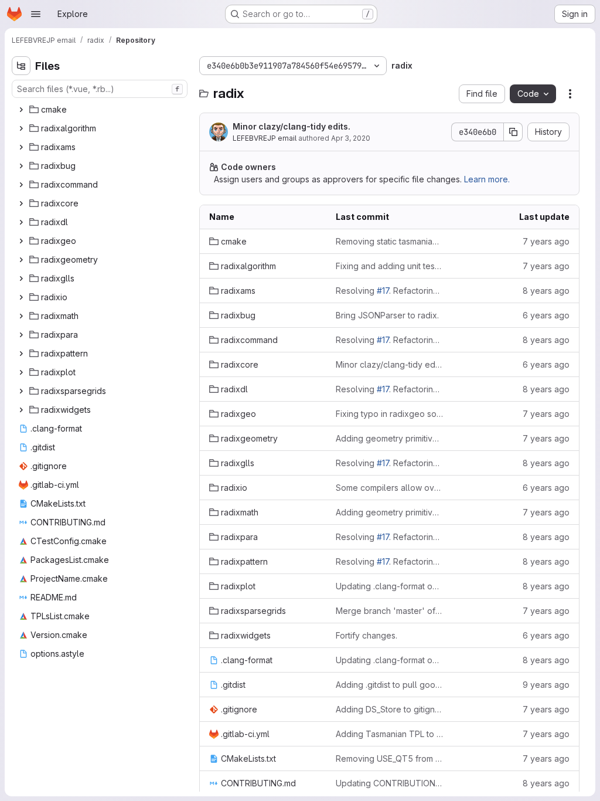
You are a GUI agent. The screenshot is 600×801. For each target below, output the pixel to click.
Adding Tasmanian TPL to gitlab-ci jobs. (390, 734)
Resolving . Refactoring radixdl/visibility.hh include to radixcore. (390, 291)
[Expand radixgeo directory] (21, 241)
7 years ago (546, 241)
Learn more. (487, 179)
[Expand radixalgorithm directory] (21, 128)
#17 (383, 291)
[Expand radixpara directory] (21, 335)
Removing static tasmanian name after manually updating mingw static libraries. (390, 241)
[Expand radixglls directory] (21, 278)
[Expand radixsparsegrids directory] (21, 391)
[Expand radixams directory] (21, 147)
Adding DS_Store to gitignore (390, 709)
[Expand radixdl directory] (21, 222)
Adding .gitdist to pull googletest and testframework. (390, 685)
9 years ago (546, 685)
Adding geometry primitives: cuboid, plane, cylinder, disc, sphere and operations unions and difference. (390, 438)
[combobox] (100, 89)
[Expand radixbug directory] (21, 166)
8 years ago (546, 291)
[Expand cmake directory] (21, 110)
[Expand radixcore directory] (21, 203)
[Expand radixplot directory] (21, 372)
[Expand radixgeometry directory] (21, 260)
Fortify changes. (366, 635)
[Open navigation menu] (35, 14)
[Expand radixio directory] (21, 297)
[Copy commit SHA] (513, 132)
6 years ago (546, 315)
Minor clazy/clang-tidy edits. (291, 126)
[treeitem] (101, 109)
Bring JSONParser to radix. (387, 315)
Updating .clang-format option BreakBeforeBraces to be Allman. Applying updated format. (390, 586)
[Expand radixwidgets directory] (21, 410)
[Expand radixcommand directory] (21, 185)
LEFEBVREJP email (264, 138)
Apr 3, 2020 (350, 138)
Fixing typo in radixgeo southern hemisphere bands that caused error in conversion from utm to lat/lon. (390, 414)
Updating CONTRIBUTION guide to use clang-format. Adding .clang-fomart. (390, 783)
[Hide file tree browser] (21, 65)
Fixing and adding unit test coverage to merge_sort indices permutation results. (390, 266)
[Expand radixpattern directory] (21, 354)
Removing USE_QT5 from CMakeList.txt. (390, 758)
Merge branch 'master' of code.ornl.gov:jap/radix (390, 611)
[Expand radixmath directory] (21, 316)
